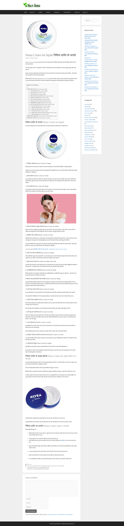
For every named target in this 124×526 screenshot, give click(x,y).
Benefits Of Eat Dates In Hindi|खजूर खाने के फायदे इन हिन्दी (91, 88)
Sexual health (67, 12)
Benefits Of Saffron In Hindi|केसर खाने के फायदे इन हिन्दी (91, 48)
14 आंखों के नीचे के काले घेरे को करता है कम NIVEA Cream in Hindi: (43, 112)
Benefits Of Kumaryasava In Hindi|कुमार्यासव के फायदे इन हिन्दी (91, 59)
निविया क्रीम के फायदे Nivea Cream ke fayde (37, 89)
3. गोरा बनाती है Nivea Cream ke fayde (38, 94)
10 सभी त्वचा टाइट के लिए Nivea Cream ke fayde (40, 106)
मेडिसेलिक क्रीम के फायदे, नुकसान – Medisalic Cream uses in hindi (50, 249)
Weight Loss (88, 145)
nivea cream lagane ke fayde (44, 466)
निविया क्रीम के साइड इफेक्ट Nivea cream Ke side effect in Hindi (42, 116)
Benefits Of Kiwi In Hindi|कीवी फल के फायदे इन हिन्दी (91, 53)
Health (40, 12)
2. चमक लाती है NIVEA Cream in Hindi (38, 92)
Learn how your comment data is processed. (60, 514)
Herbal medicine (89, 117)
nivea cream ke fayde (32, 466)
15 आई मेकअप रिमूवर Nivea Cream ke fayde (39, 114)
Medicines (56, 12)
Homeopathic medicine (91, 122)
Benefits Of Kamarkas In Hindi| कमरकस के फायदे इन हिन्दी (91, 71)
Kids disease (88, 126)
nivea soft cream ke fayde (58, 466)
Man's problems (89, 130)
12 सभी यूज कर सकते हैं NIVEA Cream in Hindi (39, 109)
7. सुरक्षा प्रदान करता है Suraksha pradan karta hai (40, 101)
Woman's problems (90, 150)
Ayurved (32, 12)
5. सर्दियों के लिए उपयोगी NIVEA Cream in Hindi (39, 97)
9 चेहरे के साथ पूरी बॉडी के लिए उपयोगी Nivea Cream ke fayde (42, 104)
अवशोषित (63, 440)
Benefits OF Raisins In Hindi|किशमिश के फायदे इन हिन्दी (91, 65)
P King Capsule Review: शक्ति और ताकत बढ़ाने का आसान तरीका (91, 36)
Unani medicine (89, 141)
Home (25, 12)
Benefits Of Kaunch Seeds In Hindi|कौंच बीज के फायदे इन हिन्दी (92, 77)
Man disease (88, 128)
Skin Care (29, 464)
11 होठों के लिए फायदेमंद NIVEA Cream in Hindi (39, 107)
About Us (85, 12)
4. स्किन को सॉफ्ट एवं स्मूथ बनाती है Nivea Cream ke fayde (41, 96)
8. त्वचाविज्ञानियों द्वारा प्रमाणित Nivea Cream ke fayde (40, 102)
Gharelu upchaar (89, 111)
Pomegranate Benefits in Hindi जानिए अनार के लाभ (38, 467)
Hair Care (87, 113)
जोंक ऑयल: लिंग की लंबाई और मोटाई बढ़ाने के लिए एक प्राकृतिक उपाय (91, 42)
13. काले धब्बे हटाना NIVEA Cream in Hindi (39, 111)
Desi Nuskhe (88, 109)
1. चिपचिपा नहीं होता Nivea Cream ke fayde (39, 91)
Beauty (48, 12)
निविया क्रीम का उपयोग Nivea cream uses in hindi (38, 118)
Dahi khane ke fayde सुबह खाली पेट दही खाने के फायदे (38, 469)
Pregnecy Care (89, 134)
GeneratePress (70, 523)
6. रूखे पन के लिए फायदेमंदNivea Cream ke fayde (40, 99)
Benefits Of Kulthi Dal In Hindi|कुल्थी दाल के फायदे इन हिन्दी (91, 83)
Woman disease (89, 148)
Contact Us (77, 12)
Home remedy (89, 119)
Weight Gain (88, 143)
